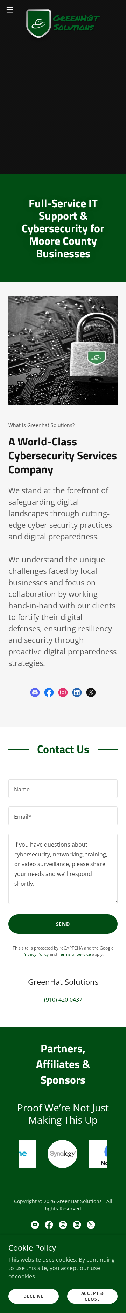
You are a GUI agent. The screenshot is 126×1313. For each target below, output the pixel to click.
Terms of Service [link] (74, 954)
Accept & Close (92, 1296)
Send (63, 924)
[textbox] (63, 788)
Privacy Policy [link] (35, 954)
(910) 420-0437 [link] (63, 1000)
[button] (12, 10)
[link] (63, 10)
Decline (33, 1296)
